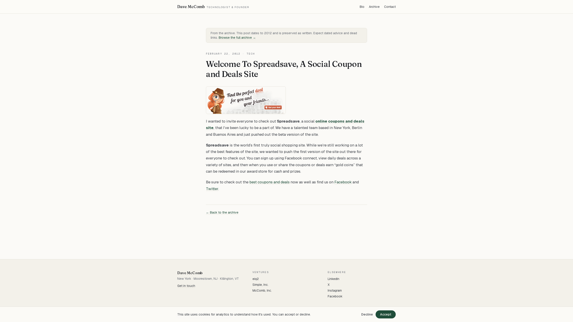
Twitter (212, 188)
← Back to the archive (222, 212)
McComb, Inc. (262, 290)
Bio (362, 7)
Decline (367, 314)
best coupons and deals (269, 182)
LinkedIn (333, 279)
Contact (390, 7)
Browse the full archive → (237, 38)
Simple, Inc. (260, 285)
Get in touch (186, 286)
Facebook (343, 182)
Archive (374, 7)
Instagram (335, 290)
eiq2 (255, 279)
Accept (385, 314)
